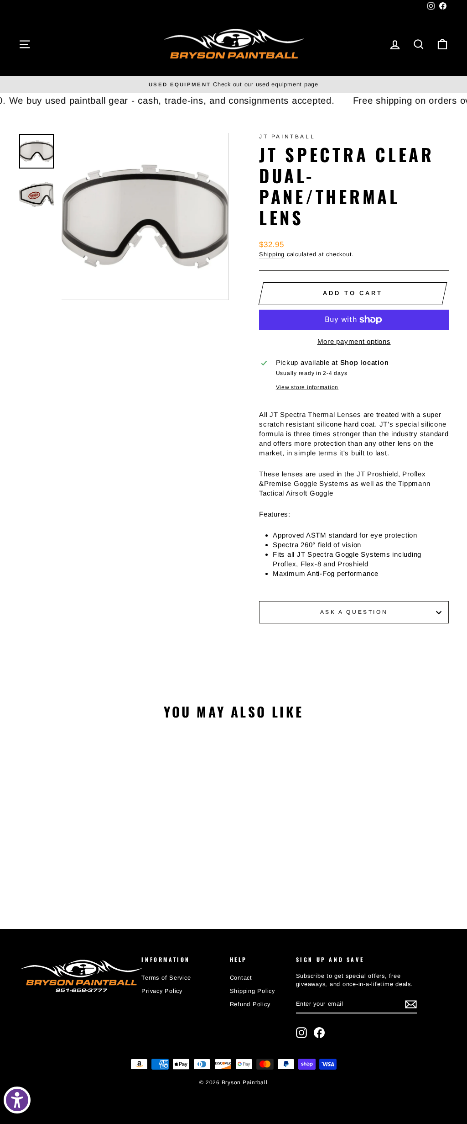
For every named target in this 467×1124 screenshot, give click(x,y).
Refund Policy (250, 1004)
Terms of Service (166, 977)
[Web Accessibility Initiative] (17, 1100)
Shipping (272, 254)
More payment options (354, 341)
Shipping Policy (252, 990)
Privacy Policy (161, 990)
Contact (241, 977)
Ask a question (354, 612)
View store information (307, 387)
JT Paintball (287, 136)
